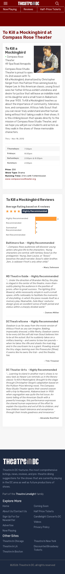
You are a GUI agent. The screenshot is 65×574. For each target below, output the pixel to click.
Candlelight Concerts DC (47, 516)
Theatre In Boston (13, 551)
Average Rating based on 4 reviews (28, 206)
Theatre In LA (10, 546)
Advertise (8, 525)
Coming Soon (41, 506)
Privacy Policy (42, 527)
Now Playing (9, 530)
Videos (37, 521)
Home (6, 506)
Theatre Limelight (26, 494)
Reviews (28, 9)
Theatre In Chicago (13, 541)
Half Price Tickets (44, 511)
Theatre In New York (45, 541)
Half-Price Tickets (50, 9)
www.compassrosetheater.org (20, 179)
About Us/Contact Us (15, 511)
